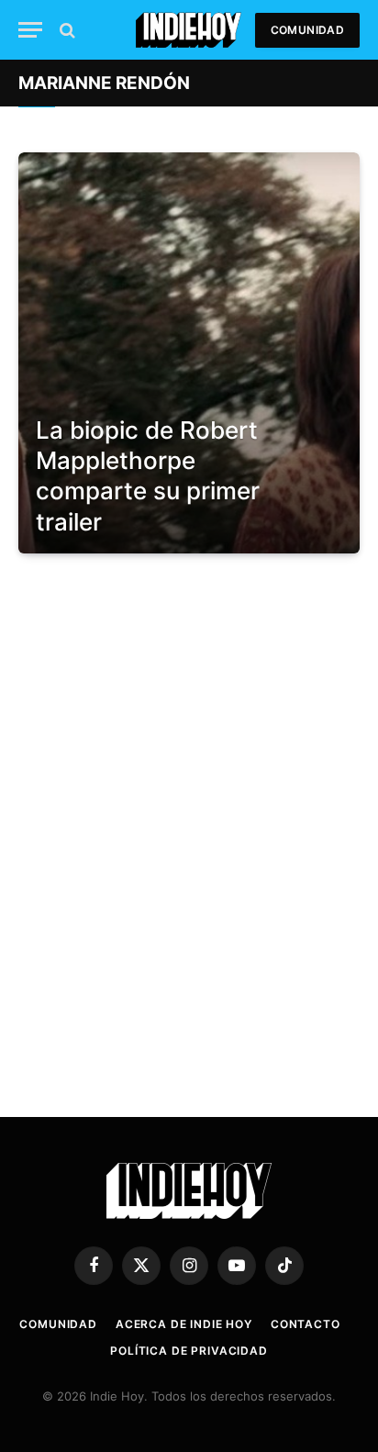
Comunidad (307, 30)
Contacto (305, 1324)
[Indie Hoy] (188, 30)
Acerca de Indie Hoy (184, 1324)
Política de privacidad (188, 1350)
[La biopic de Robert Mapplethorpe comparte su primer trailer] (189, 353)
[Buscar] (65, 29)
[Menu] (30, 29)
